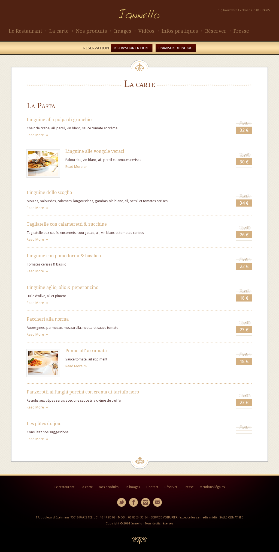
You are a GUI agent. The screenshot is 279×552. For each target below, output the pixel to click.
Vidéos (146, 31)
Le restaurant (64, 487)
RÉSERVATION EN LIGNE (131, 48)
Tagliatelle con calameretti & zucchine (67, 224)
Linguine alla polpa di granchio (59, 119)
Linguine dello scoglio (49, 192)
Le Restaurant (25, 31)
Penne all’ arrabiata (86, 350)
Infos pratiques (180, 31)
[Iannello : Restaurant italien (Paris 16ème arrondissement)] (139, 25)
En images (132, 487)
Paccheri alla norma (48, 319)
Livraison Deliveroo (176, 48)
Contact (152, 487)
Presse (241, 31)
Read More (35, 135)
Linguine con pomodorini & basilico (64, 255)
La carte (59, 31)
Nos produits (91, 31)
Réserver (215, 31)
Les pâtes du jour (44, 423)
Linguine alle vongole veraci (94, 151)
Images (122, 31)
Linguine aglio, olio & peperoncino (62, 287)
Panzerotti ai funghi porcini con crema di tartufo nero (83, 392)
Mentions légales (212, 487)
